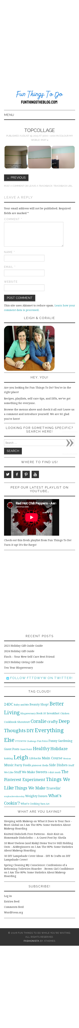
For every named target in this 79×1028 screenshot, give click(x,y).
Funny (53, 741)
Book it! (41, 713)
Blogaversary (28, 713)
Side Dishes (58, 765)
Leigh (21, 757)
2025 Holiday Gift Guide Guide (23, 645)
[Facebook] (17, 474)
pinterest (36, 765)
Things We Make (30, 788)
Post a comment (14, 185)
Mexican (67, 758)
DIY (30, 730)
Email (10, 266)
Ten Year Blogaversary (18, 667)
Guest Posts (11, 749)
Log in (8, 896)
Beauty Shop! (39, 704)
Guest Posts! (26, 749)
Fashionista (31, 941)
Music (9, 765)
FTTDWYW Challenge (25, 741)
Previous (16, 177)
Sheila (45, 765)
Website (11, 281)
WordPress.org (13, 912)
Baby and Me (21, 704)
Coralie (38, 721)
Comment (13, 219)
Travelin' (53, 788)
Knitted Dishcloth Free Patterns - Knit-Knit (31, 834)
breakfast (53, 713)
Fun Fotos (42, 741)
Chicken (64, 713)
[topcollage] (39, 156)
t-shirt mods (54, 772)
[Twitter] (7, 474)
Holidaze (59, 748)
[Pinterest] (26, 474)
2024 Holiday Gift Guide (19, 651)
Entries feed (11, 901)
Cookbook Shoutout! (17, 721)
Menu (9, 115)
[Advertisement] (39, 41)
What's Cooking (30, 803)
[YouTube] (35, 474)
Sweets (41, 772)
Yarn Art (44, 803)
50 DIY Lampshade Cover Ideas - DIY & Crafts (32, 856)
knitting (8, 758)
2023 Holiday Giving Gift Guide (24, 662)
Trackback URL (62, 185)
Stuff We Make (24, 772)
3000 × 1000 (49, 135)
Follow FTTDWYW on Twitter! (41, 678)
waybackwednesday (14, 796)
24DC (8, 704)
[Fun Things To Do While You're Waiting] (39, 97)
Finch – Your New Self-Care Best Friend (29, 656)
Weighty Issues (36, 796)
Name (9, 252)
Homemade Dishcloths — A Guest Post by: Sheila (35, 837)
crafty (52, 721)
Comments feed (14, 907)
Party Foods (23, 765)
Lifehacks (35, 758)
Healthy (41, 748)
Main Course (52, 758)
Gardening (65, 741)
